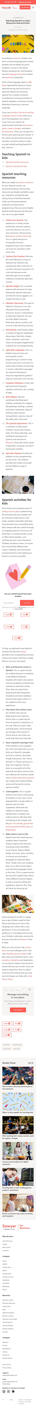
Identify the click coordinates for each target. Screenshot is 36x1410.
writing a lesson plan (10, 511)
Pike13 (4, 1290)
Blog (4, 1310)
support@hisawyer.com (9, 1375)
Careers (4, 1352)
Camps (4, 1244)
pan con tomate (15, 823)
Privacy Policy (19, 609)
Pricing (4, 1345)
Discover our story (25, 2)
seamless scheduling (10, 960)
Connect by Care (7, 1277)
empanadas (11, 830)
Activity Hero (6, 1267)
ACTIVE (4, 1264)
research (16, 58)
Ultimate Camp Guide (9, 1319)
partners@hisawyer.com (10, 1382)
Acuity (4, 1261)
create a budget (14, 128)
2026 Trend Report (8, 1313)
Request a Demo (7, 1300)
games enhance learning (20, 236)
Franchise (5, 1251)
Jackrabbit (5, 1283)
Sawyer (23, 651)
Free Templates (7, 1322)
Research (9, 442)
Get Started (25, 7)
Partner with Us (7, 1358)
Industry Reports (7, 1325)
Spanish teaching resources (17, 162)
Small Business (7, 1241)
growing (8, 77)
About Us (5, 1342)
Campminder (6, 1274)
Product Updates (7, 1329)
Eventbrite (5, 1280)
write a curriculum (25, 182)
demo (10, 979)
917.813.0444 (6, 1384)
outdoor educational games (22, 777)
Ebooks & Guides (8, 1316)
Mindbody (5, 1286)
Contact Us (6, 1355)
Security (5, 1332)
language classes (15, 74)
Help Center (6, 1306)
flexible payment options (17, 953)
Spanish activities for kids (16, 166)
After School (6, 1247)
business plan (7, 131)
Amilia (4, 1270)
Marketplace (6, 1349)
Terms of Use (22, 607)
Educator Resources (8, 1303)
